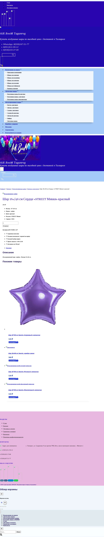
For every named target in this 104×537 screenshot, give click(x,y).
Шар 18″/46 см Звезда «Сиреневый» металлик (24, 335)
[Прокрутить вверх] (1, 503)
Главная (3, 172)
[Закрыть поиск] (1, 528)
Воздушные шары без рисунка (16, 94)
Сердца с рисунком (13, 110)
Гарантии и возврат (9, 431)
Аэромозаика (9, 130)
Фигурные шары (12, 121)
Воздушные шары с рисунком (16, 97)
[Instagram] (3, 25)
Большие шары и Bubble (11, 519)
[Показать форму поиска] (8, 54)
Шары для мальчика (13, 78)
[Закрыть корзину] (1, 494)
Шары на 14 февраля (13, 86)
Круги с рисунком (12, 105)
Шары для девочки (13, 75)
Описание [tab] (9, 248)
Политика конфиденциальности (13, 437)
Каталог (5, 426)
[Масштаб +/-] (0, 506)
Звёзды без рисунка (13, 116)
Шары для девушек (13, 80)
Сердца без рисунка (13, 113)
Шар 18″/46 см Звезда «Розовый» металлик (23, 371)
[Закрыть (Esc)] (5, 506)
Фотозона (8, 127)
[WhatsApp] (7, 25)
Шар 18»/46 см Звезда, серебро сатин (21, 353)
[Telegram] (13, 25)
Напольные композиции (14, 72)
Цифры (9, 118)
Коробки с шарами (11, 124)
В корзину (5, 226)
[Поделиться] (4, 506)
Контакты (10, 5)
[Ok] (10, 25)
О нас (8, 2)
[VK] (5, 25)
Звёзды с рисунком (12, 108)
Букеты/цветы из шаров (13, 133)
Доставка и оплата (12, 8)
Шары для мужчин (13, 83)
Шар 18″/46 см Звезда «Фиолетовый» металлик (25, 390)
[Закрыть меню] (0, 511)
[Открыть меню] (2, 169)
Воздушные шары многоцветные (17, 99)
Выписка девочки (12, 88)
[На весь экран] (2, 506)
